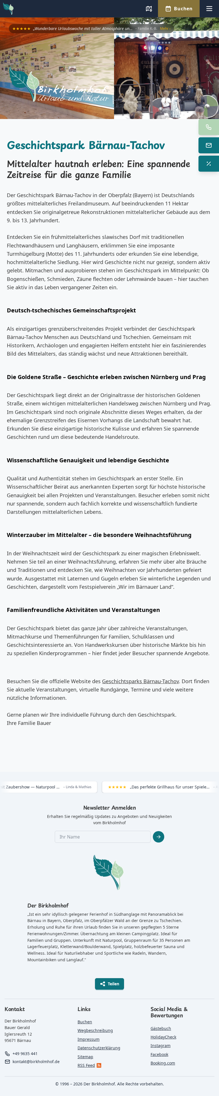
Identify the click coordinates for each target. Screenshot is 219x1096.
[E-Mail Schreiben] (208, 145)
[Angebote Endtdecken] (208, 164)
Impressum (89, 1039)
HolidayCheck (163, 1037)
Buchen (85, 1021)
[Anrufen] (208, 127)
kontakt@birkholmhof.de (36, 1061)
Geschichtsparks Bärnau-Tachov (140, 681)
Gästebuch (161, 1028)
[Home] (114, 85)
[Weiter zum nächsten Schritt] (158, 837)
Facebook (159, 1054)
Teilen (113, 983)
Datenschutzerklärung (99, 1048)
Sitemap (85, 1056)
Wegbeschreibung (95, 1030)
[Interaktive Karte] (149, 8)
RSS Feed (86, 1065)
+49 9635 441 (25, 1053)
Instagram (161, 1045)
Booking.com (163, 1063)
